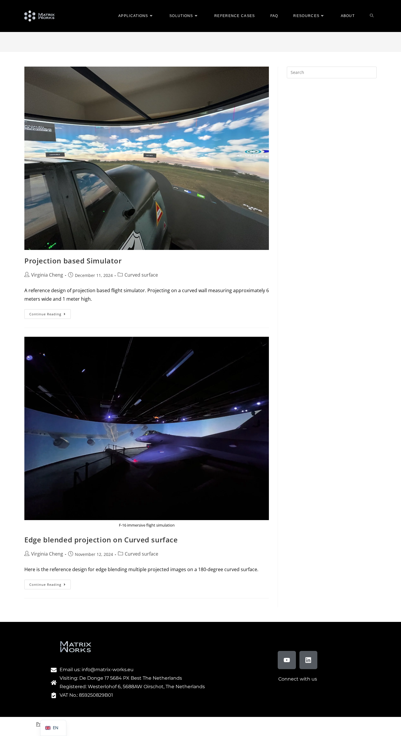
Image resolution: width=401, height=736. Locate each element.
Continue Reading (50, 312)
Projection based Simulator (73, 260)
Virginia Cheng (47, 275)
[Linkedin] (308, 660)
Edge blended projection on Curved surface (101, 539)
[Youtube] (287, 660)
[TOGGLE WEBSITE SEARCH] (371, 16)
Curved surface (141, 275)
